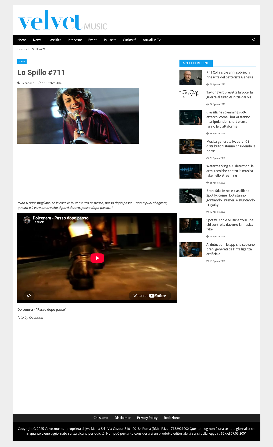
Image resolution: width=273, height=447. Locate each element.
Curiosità (129, 40)
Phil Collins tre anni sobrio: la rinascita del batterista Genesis (229, 74)
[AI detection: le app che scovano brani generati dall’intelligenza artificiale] (190, 249)
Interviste (75, 40)
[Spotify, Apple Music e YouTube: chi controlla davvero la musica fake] (190, 225)
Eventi (93, 40)
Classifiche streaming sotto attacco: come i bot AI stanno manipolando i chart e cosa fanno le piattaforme (228, 119)
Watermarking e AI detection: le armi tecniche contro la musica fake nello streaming (230, 171)
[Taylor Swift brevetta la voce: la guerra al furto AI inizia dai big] (190, 94)
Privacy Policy (147, 418)
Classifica (54, 40)
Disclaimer (123, 418)
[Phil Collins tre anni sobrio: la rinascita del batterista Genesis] (190, 77)
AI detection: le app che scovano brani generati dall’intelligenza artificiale (230, 249)
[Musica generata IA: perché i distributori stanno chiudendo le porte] (190, 146)
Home (22, 40)
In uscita (110, 40)
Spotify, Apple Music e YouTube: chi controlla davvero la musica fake (230, 224)
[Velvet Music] (62, 19)
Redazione (172, 418)
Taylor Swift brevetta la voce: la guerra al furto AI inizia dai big (229, 94)
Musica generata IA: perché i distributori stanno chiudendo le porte (230, 146)
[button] (254, 39)
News (37, 40)
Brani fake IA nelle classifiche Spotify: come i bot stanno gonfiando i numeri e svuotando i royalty (230, 197)
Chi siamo (101, 418)
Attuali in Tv (151, 40)
